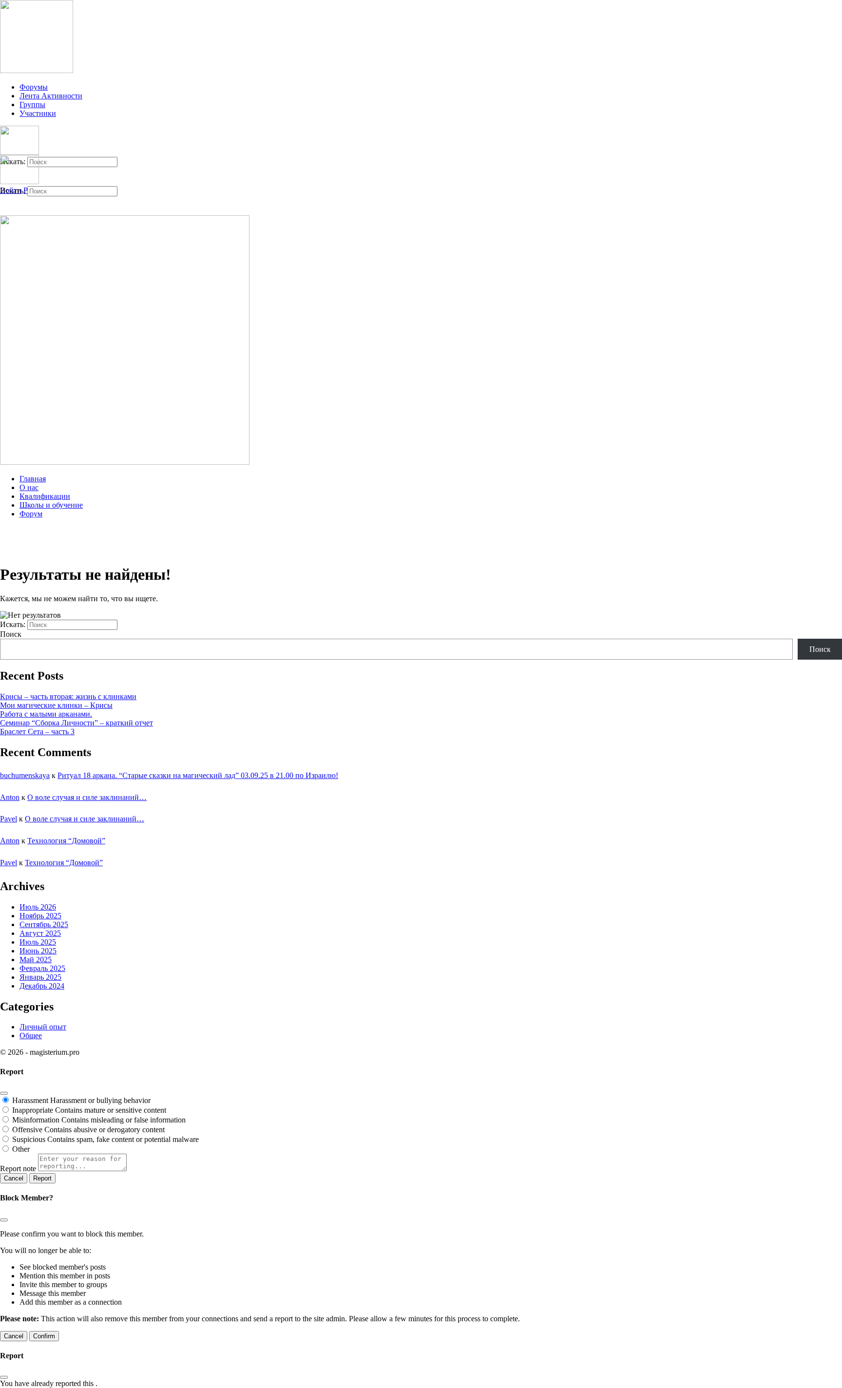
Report (42, 1178)
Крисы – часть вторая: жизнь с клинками (68, 696)
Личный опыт (42, 1027)
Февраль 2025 (42, 968)
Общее (30, 1035)
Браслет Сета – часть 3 (37, 731)
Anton (9, 797)
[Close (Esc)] (4, 1093)
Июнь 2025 (38, 951)
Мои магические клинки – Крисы (56, 705)
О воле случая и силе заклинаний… (87, 797)
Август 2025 (40, 933)
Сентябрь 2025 (43, 924)
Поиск (10, 634)
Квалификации (44, 496)
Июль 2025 (37, 942)
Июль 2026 (37, 907)
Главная (32, 479)
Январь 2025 (40, 977)
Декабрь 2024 (41, 986)
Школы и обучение (51, 505)
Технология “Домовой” (66, 841)
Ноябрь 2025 (40, 916)
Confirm (44, 1336)
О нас (28, 487)
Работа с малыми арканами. (46, 714)
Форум (30, 514)
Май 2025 (35, 959)
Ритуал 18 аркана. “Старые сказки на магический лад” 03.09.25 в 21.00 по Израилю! (197, 775)
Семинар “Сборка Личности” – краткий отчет (76, 723)
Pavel (8, 819)
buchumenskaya (25, 775)
